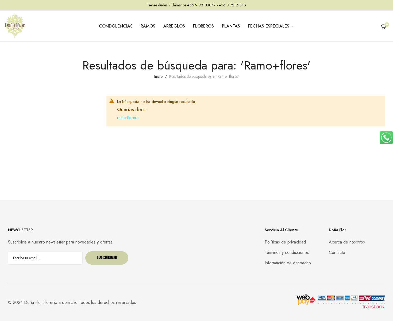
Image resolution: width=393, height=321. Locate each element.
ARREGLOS (174, 26)
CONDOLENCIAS (116, 26)
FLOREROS (203, 26)
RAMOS (148, 26)
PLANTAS (231, 26)
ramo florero (128, 118)
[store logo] (15, 26)
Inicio (159, 76)
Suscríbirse (107, 257)
